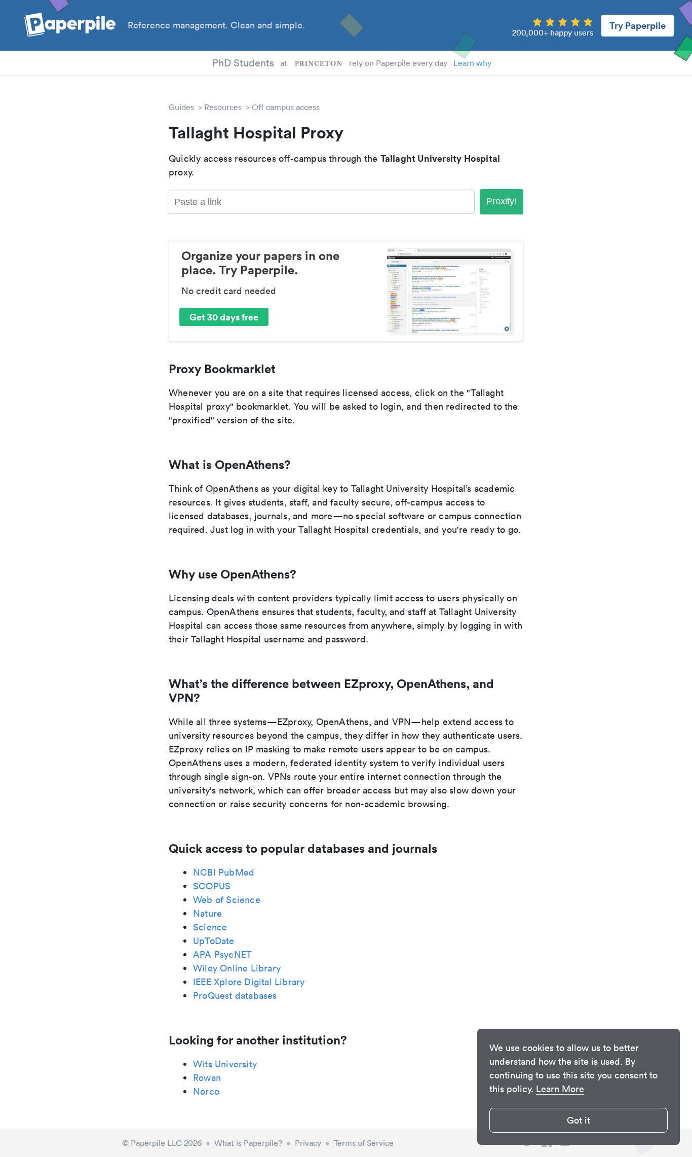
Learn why (472, 63)
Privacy (308, 1143)
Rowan (207, 1077)
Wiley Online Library (237, 968)
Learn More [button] (560, 1089)
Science (210, 927)
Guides (181, 107)
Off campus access (286, 107)
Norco (206, 1091)
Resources (223, 107)
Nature (207, 913)
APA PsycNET (222, 954)
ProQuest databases (235, 995)
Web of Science (226, 900)
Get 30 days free (223, 317)
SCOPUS (211, 886)
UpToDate (214, 941)
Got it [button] (578, 1120)
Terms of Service (364, 1143)
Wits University (225, 1064)
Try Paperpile (637, 25)
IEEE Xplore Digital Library (248, 982)
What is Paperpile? (248, 1143)
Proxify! (501, 201)
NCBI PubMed (223, 872)
